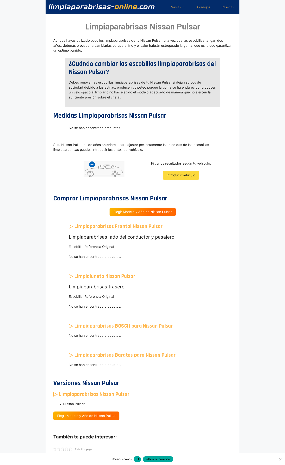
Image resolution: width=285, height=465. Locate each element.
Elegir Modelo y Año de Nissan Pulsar (142, 212)
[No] (280, 459)
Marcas (176, 7)
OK (137, 459)
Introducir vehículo (181, 175)
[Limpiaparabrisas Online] (102, 7)
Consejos (203, 7)
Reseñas (228, 7)
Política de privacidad (158, 459)
